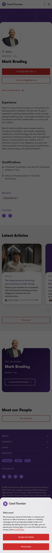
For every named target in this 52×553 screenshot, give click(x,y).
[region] (26, 525)
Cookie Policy (19, 530)
